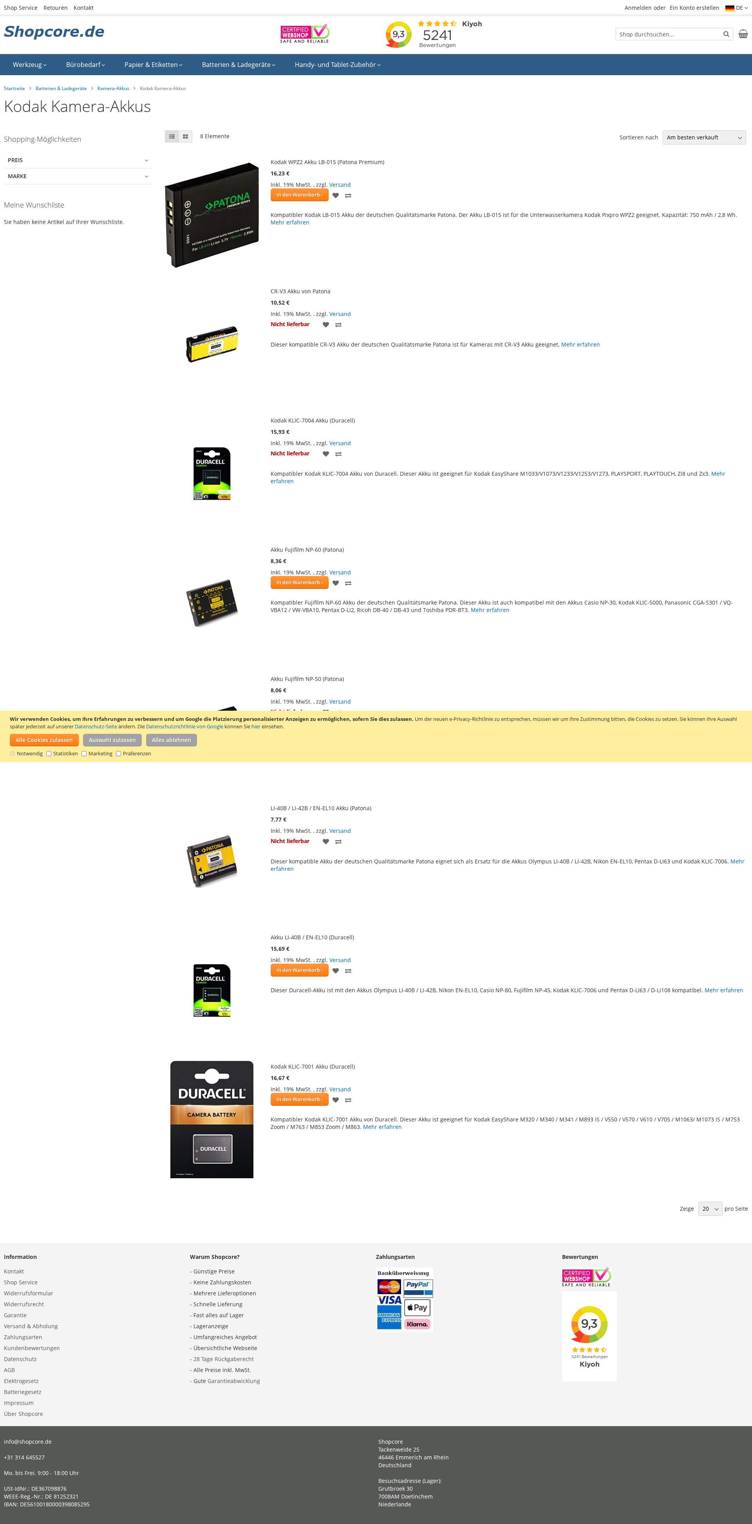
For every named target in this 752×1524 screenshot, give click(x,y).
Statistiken (65, 753)
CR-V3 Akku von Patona (301, 291)
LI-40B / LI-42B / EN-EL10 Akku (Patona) (321, 808)
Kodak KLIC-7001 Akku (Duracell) (313, 1066)
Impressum (19, 1403)
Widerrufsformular (28, 1293)
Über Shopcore (23, 1413)
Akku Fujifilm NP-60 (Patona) (307, 549)
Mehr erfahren (290, 222)
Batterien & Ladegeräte (61, 88)
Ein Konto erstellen (694, 7)
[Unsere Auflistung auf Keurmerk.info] (305, 40)
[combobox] (674, 34)
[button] (736, 8)
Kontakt (84, 7)
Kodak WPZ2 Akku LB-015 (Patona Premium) (327, 162)
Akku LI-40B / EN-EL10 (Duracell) (312, 937)
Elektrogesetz (21, 1381)
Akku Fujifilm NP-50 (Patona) (307, 679)
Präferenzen (137, 753)
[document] (377, 736)
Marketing (100, 753)
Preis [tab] (15, 160)
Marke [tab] (17, 176)
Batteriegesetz (23, 1392)
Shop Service (21, 7)
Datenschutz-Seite (96, 726)
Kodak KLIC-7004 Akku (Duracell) (313, 420)
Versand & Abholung (31, 1326)
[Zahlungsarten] (404, 1329)
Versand (340, 184)
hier (255, 726)
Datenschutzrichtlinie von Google (184, 726)
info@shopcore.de (28, 1441)
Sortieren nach (639, 137)
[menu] (376, 64)
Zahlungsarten (23, 1337)
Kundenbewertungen (32, 1348)
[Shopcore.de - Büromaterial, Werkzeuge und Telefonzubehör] (55, 33)
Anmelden (638, 7)
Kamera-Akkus (113, 88)
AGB (9, 1370)
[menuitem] (29, 64)
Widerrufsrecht (24, 1304)
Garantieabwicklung (234, 1381)
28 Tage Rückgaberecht (223, 1359)
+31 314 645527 (24, 1457)
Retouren (55, 7)
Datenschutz (20, 1359)
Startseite (14, 88)
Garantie (15, 1315)
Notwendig (30, 753)
